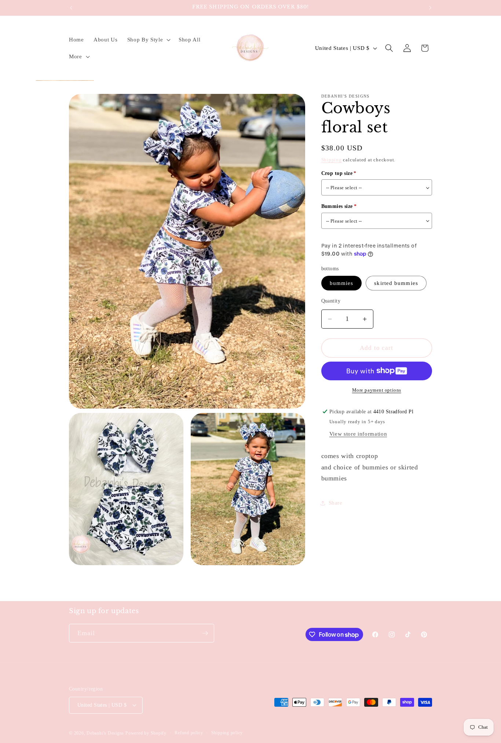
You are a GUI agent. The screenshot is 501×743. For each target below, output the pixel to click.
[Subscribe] (205, 633)
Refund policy (189, 732)
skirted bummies (396, 283)
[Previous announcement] (71, 7)
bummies (342, 283)
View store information (358, 434)
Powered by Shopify (146, 733)
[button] (147, 39)
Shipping (331, 159)
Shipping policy (227, 732)
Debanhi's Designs (105, 733)
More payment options (376, 390)
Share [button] (336, 502)
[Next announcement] (430, 7)
